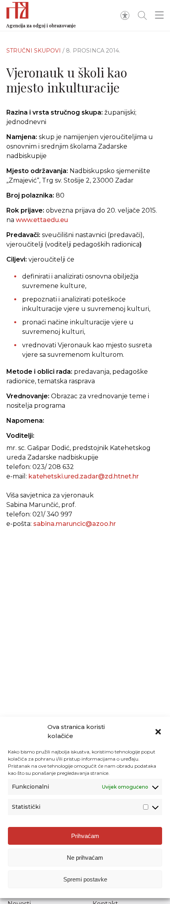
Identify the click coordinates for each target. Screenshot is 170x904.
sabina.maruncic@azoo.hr (74, 523)
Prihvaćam (85, 835)
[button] (158, 732)
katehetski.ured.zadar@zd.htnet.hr (83, 476)
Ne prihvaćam (85, 857)
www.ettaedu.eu (42, 220)
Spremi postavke (85, 879)
